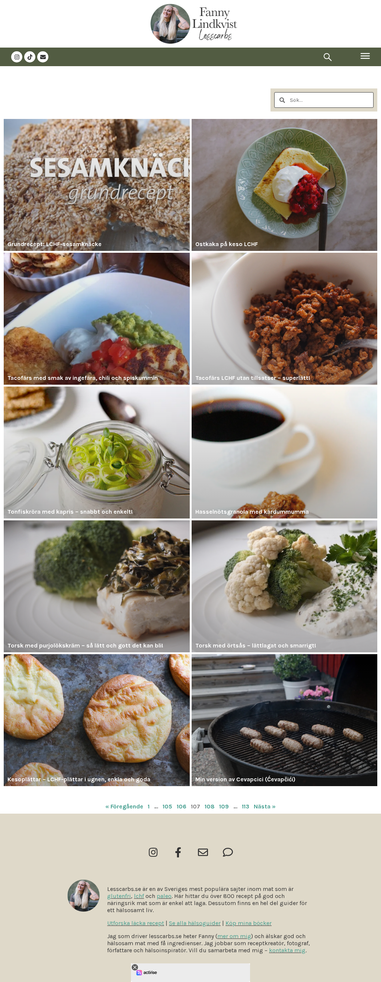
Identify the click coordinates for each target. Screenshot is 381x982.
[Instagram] (16, 56)
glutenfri (119, 895)
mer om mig (234, 936)
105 (167, 806)
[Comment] (228, 852)
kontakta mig (287, 950)
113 (245, 806)
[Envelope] (42, 56)
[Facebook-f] (178, 852)
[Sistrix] (327, 57)
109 (224, 806)
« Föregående (124, 806)
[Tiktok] (29, 56)
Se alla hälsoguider (195, 923)
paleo (164, 895)
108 (210, 806)
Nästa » (265, 806)
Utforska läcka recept (135, 923)
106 (181, 806)
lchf (139, 895)
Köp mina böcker (248, 923)
